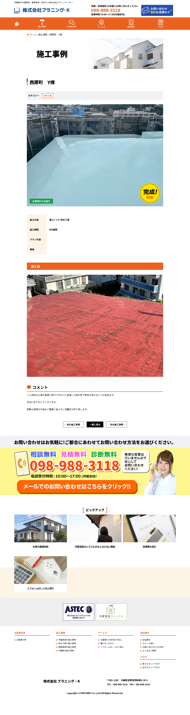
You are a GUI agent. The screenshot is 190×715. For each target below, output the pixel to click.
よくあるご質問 (149, 651)
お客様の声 (72, 26)
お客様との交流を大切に (111, 640)
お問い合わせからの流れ (153, 647)
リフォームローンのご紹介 (112, 647)
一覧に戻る (95, 424)
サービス (101, 27)
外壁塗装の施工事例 (67, 640)
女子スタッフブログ (151, 667)
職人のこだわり (107, 643)
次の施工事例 (116, 424)
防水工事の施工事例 (67, 643)
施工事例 (42, 26)
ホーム (33, 34)
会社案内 (131, 26)
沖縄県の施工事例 (66, 651)
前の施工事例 (73, 424)
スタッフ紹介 (148, 643)
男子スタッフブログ (151, 664)
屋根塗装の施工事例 (67, 647)
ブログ (161, 26)
